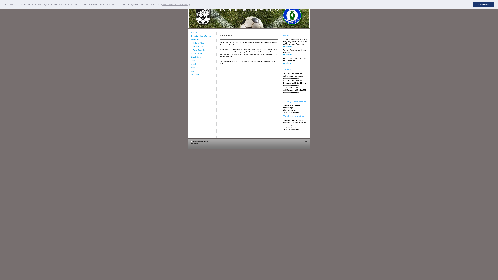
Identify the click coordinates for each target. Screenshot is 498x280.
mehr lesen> (287, 46)
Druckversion (197, 141)
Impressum (194, 143)
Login (305, 141)
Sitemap (205, 141)
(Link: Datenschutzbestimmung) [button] (175, 5)
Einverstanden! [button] (483, 5)
